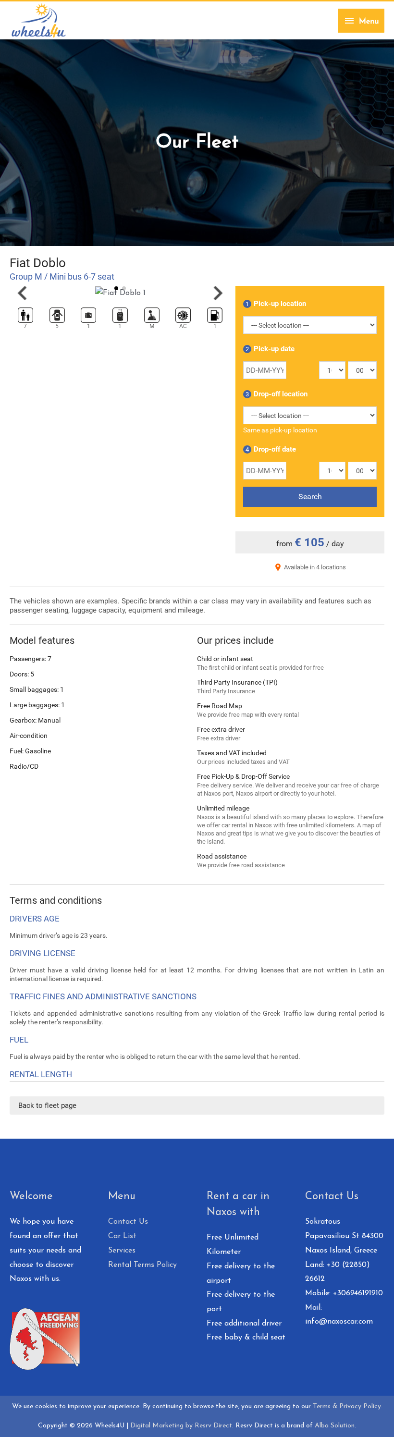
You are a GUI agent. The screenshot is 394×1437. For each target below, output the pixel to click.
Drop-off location (277, 394)
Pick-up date (270, 348)
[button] (22, 293)
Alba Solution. (335, 1425)
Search (310, 496)
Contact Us (128, 1222)
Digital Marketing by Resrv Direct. (182, 1425)
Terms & (326, 1406)
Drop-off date (271, 449)
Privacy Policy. (360, 1406)
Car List (122, 1236)
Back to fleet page (47, 1105)
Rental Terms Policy (142, 1265)
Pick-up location (276, 303)
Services (121, 1250)
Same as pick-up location (280, 430)
